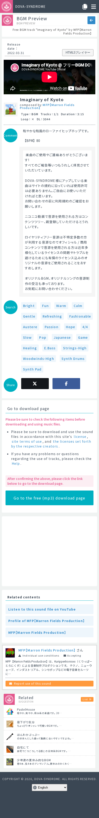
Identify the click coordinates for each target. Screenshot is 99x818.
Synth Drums (72, 358)
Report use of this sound (32, 683)
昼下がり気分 (26, 722)
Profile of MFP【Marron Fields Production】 (46, 620)
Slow (27, 337)
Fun (45, 305)
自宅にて (23, 747)
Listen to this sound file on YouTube (42, 609)
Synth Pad (32, 369)
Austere (30, 326)
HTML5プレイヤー (78, 52)
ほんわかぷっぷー (28, 735)
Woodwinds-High (38, 358)
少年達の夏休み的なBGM (34, 760)
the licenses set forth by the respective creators (51, 443)
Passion (51, 326)
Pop (42, 337)
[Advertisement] (49, 551)
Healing (30, 348)
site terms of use (27, 441)
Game (83, 337)
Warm (61, 305)
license (80, 436)
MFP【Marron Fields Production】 (47, 106)
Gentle (29, 316)
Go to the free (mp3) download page (49, 498)
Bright (29, 305)
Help (16, 463)
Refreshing (52, 316)
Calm (78, 305)
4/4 (85, 326)
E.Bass (50, 348)
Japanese (62, 337)
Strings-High (75, 348)
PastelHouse (26, 709)
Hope (70, 326)
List (85, 699)
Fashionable (80, 316)
